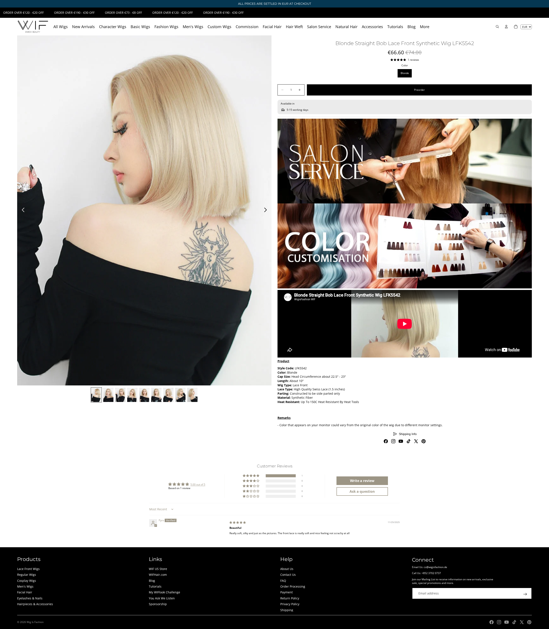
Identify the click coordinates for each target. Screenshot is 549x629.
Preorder (419, 90)
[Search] (497, 26)
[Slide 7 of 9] (168, 395)
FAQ (283, 581)
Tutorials (155, 586)
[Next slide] (266, 210)
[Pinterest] (423, 441)
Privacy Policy (289, 604)
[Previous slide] (22, 210)
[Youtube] (400, 441)
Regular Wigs (26, 575)
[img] (237, 522)
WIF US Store (158, 569)
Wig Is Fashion (35, 622)
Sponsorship (158, 604)
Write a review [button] (362, 480)
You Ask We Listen (162, 598)
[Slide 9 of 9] (192, 395)
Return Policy (289, 598)
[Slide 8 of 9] (180, 395)
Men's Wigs (25, 586)
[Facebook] (385, 441)
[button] (251, 475)
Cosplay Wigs (26, 581)
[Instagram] (393, 441)
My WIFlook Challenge (164, 592)
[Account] (506, 26)
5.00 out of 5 (197, 484)
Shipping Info (408, 434)
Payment (286, 592)
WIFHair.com (158, 575)
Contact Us (288, 575)
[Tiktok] (408, 441)
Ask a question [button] (362, 491)
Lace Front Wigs (28, 569)
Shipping (286, 610)
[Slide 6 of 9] (156, 395)
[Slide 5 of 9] (144, 395)
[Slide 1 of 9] (96, 395)
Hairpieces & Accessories (35, 604)
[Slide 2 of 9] (108, 395)
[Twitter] (416, 441)
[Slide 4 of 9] (132, 395)
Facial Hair (24, 592)
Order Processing (292, 586)
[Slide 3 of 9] (120, 395)
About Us (286, 569)
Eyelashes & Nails (29, 598)
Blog (152, 581)
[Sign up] (525, 594)
